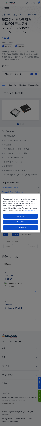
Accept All (20, 222)
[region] (20, 213)
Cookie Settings (20, 227)
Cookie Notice (29, 210)
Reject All (20, 216)
